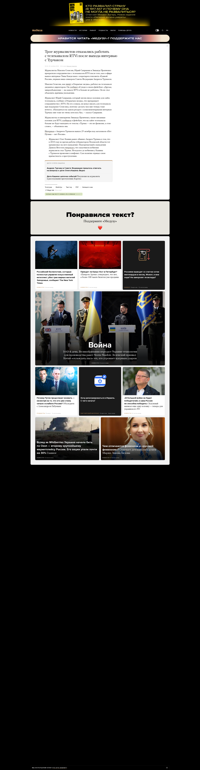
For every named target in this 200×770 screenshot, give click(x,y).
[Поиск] (162, 30)
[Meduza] (37, 30)
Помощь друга (124, 30)
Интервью (49, 131)
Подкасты (103, 30)
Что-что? (58, 190)
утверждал (69, 148)
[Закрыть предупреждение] (167, 767)
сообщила (66, 121)
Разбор (93, 30)
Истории (83, 30)
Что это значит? (59, 768)
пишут (68, 84)
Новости (73, 30)
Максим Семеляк (72, 66)
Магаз (113, 30)
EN (167, 30)
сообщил (74, 87)
